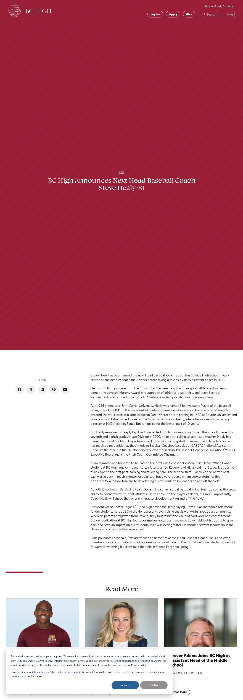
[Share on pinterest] (53, 389)
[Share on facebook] (19, 389)
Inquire (155, 14)
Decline (154, 685)
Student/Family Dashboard (219, 6)
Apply (173, 14)
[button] (209, 14)
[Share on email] (65, 389)
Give (189, 14)
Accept (125, 685)
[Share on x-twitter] (31, 389)
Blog (121, 172)
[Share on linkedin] (42, 389)
